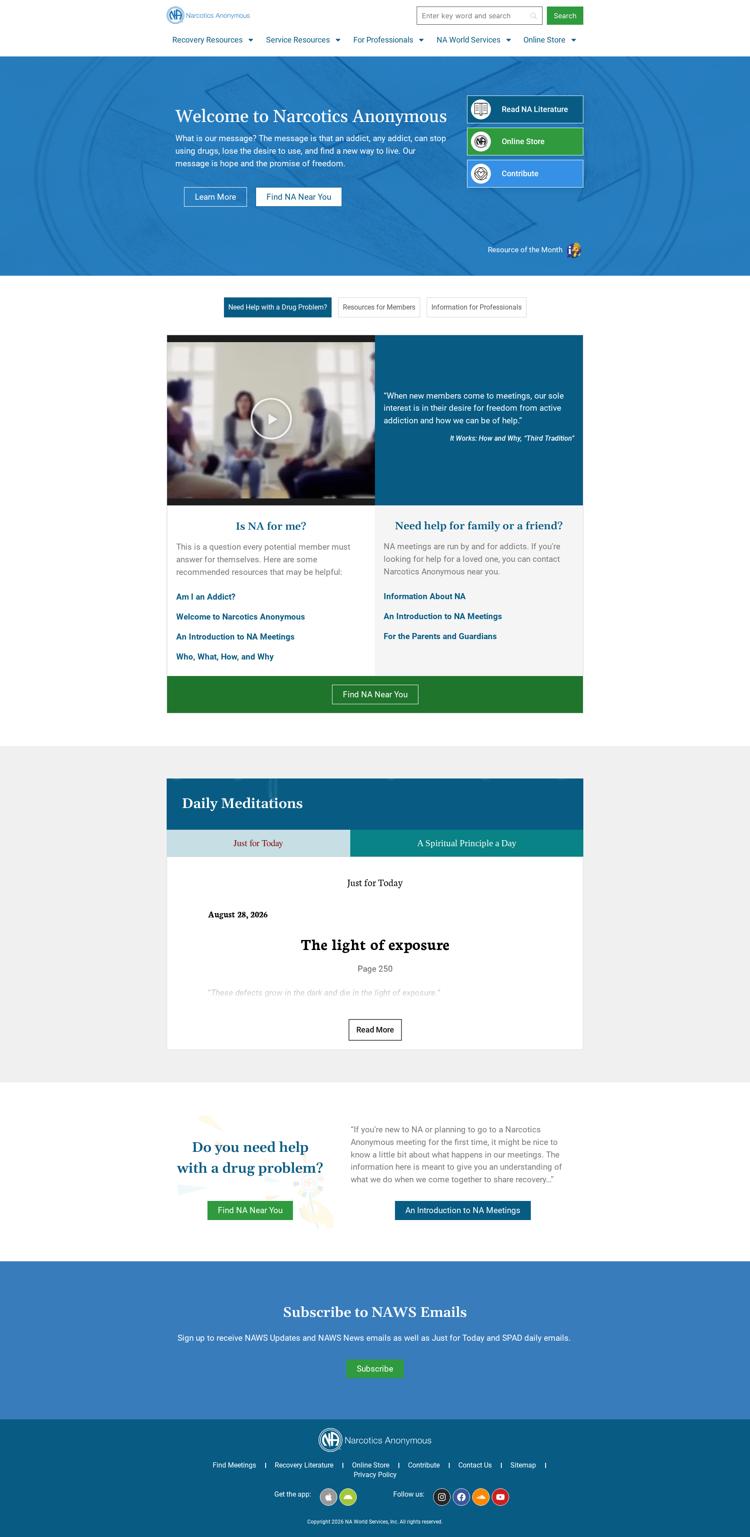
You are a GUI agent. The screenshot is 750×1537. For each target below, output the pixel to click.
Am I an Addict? (205, 597)
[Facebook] (461, 1497)
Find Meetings (234, 1465)
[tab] (278, 307)
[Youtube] (500, 1497)
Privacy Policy (375, 1475)
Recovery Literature (304, 1465)
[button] (271, 420)
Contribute (424, 1465)
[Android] (348, 1497)
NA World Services (468, 40)
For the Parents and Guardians (440, 636)
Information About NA (425, 596)
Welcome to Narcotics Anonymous (240, 617)
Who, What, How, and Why (225, 657)
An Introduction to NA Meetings (235, 637)
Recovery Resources (207, 40)
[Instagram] (442, 1497)
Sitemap (523, 1465)
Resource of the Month (525, 249)
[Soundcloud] (481, 1497)
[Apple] (328, 1497)
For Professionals (383, 40)
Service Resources (298, 40)
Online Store (544, 40)
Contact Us (475, 1465)
